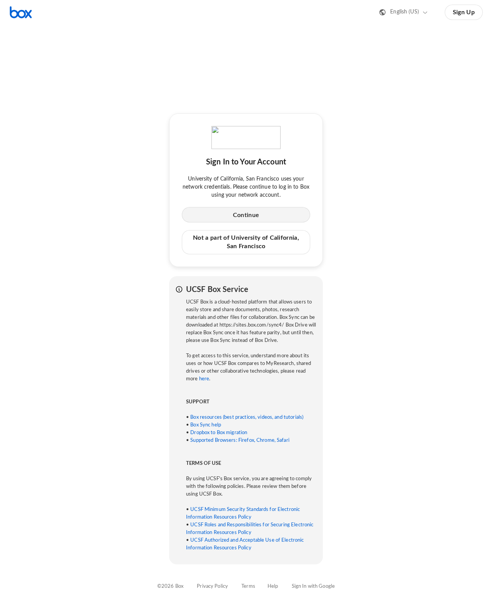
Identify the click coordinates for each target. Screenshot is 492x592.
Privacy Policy (212, 586)
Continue (246, 215)
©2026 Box (170, 586)
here (204, 378)
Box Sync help (205, 425)
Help (273, 586)
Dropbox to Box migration (218, 432)
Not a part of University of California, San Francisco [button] (246, 242)
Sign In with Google (313, 586)
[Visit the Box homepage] (20, 12)
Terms (248, 586)
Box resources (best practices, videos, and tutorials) (246, 417)
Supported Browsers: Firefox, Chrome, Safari (239, 440)
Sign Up (464, 12)
